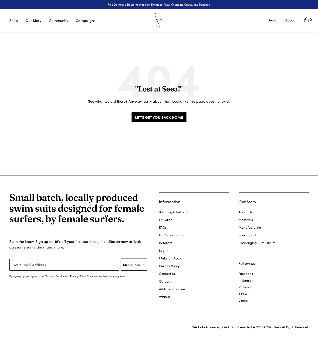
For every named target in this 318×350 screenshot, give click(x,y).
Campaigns (85, 20)
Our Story (33, 20)
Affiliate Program (172, 289)
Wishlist (164, 296)
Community (58, 20)
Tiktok (243, 294)
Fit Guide (166, 219)
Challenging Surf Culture (257, 243)
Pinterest (245, 287)
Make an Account (172, 258)
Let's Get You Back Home (159, 117)
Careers (165, 281)
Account (292, 20)
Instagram (246, 280)
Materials (246, 219)
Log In (163, 250)
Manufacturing (250, 227)
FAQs (162, 227)
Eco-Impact (247, 235)
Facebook (246, 273)
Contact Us (167, 273)
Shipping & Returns (173, 212)
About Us (245, 212)
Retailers (165, 243)
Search (274, 20)
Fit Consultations (171, 235)
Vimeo (243, 300)
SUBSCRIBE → (134, 264)
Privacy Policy (169, 266)
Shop (13, 20)
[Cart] (306, 20)
